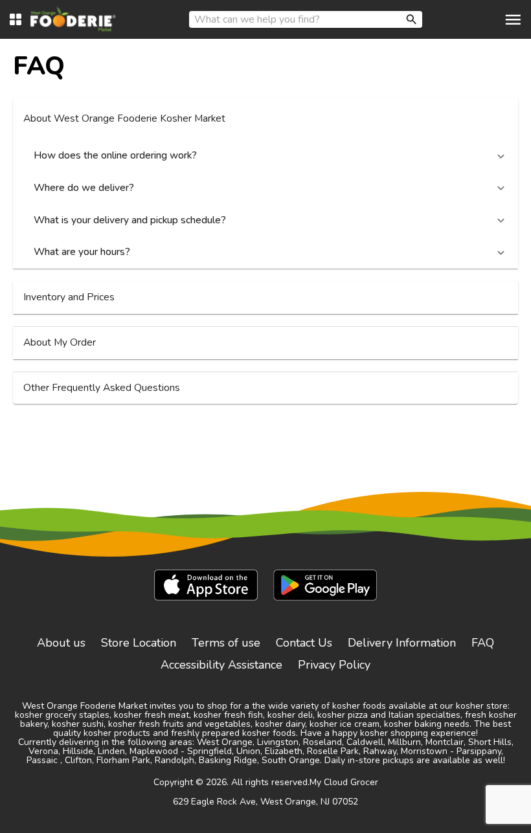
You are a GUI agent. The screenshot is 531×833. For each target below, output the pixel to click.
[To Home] (73, 19)
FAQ (482, 643)
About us (61, 643)
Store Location (138, 643)
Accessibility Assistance (221, 665)
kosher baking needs (426, 724)
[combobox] (305, 19)
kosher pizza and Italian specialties (388, 715)
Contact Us (304, 643)
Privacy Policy (334, 665)
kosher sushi (78, 724)
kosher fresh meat (151, 715)
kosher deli (290, 715)
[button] (265, 119)
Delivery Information (402, 643)
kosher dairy (280, 724)
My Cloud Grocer (344, 782)
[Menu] (513, 20)
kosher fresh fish (228, 715)
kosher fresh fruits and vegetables (179, 724)
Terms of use (226, 643)
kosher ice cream (344, 724)
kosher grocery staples (62, 715)
